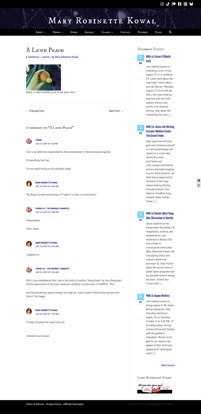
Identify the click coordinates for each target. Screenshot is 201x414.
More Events (168, 365)
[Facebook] (179, 4)
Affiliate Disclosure (73, 404)
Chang (38, 140)
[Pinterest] (185, 4)
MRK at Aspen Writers (157, 296)
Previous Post (35, 111)
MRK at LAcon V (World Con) (158, 59)
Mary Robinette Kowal (102, 20)
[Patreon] (174, 4)
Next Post (116, 111)
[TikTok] (168, 4)
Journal (46, 57)
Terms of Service (35, 404)
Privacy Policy (53, 404)
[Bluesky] (191, 4)
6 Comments (32, 57)
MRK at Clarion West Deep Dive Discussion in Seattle (160, 216)
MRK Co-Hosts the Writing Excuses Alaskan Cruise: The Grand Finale (160, 131)
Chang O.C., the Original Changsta (52, 208)
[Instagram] (162, 4)
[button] (44, 32)
